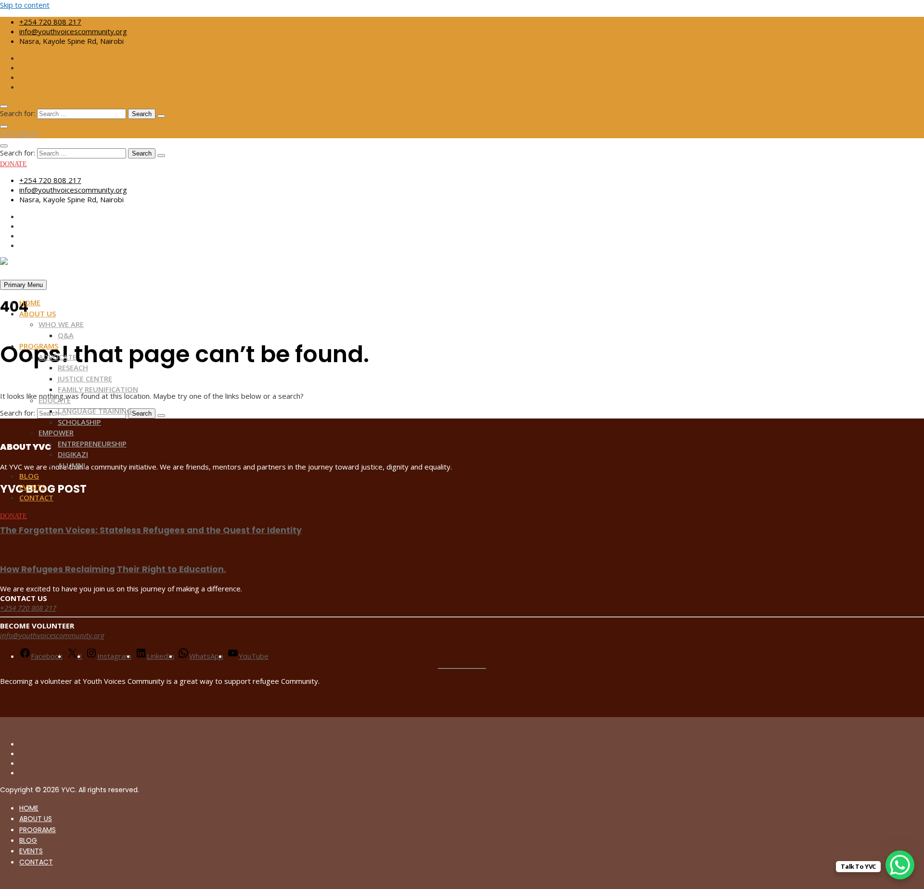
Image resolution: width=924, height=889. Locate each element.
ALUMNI (71, 465)
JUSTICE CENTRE (85, 378)
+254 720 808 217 (50, 21)
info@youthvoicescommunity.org (73, 31)
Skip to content (25, 5)
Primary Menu (23, 284)
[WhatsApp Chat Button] (900, 864)
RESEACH (73, 367)
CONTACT (36, 497)
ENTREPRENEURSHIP (92, 443)
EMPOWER (56, 432)
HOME (29, 302)
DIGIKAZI (73, 454)
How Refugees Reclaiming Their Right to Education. (113, 569)
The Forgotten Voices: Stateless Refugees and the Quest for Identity (151, 530)
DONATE (13, 164)
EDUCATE (54, 400)
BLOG (29, 476)
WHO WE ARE (61, 324)
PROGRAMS (38, 346)
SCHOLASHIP (79, 422)
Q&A (66, 335)
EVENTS (32, 487)
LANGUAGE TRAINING (95, 411)
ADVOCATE (57, 357)
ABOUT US (37, 313)
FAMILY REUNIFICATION (98, 389)
